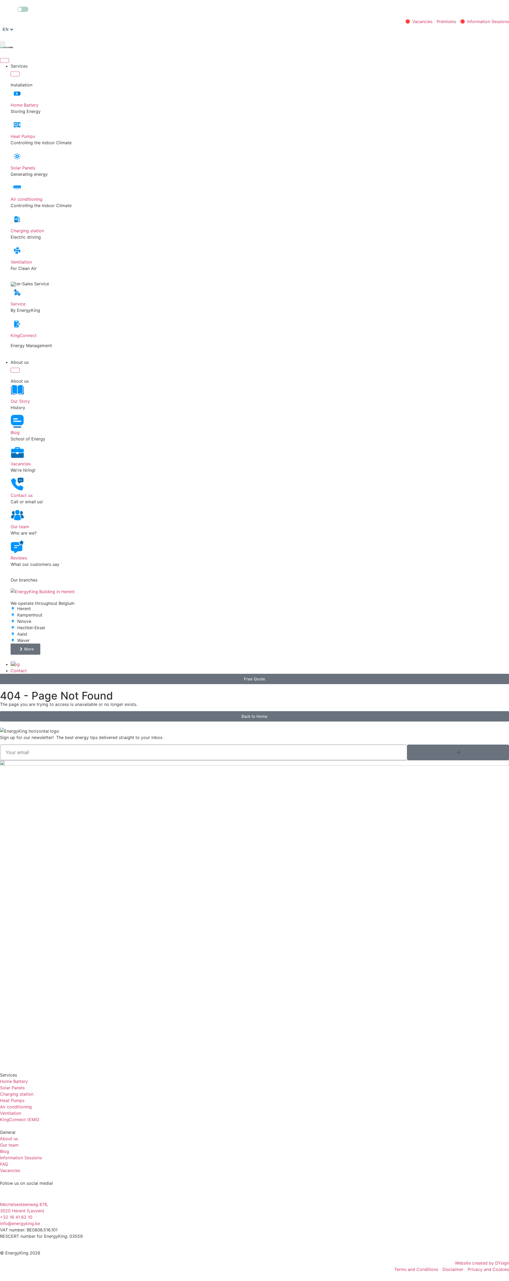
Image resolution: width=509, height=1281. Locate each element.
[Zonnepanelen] (17, 156)
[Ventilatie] (17, 250)
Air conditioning (26, 199)
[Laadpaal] (17, 219)
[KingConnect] (17, 324)
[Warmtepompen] (17, 125)
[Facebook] (21, 1193)
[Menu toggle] (4, 60)
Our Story (20, 401)
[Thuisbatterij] (17, 93)
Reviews (19, 558)
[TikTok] (50, 1193)
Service (18, 304)
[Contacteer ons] (17, 484)
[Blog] (17, 421)
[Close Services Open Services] (15, 74)
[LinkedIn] (35, 1193)
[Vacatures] (17, 452)
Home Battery (24, 105)
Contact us (22, 495)
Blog (15, 432)
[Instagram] (6, 1193)
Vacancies (21, 463)
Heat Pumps (23, 136)
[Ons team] (17, 515)
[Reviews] (17, 546)
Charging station (27, 230)
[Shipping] (458, 752)
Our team (20, 526)
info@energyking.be (20, 1223)
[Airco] (17, 187)
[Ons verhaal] (17, 389)
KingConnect (24, 335)
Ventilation (21, 262)
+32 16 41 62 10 (16, 1217)
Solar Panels (23, 167)
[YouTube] (65, 1193)
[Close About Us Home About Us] (15, 370)
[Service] (17, 292)
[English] (8, 29)
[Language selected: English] (8, 29)
